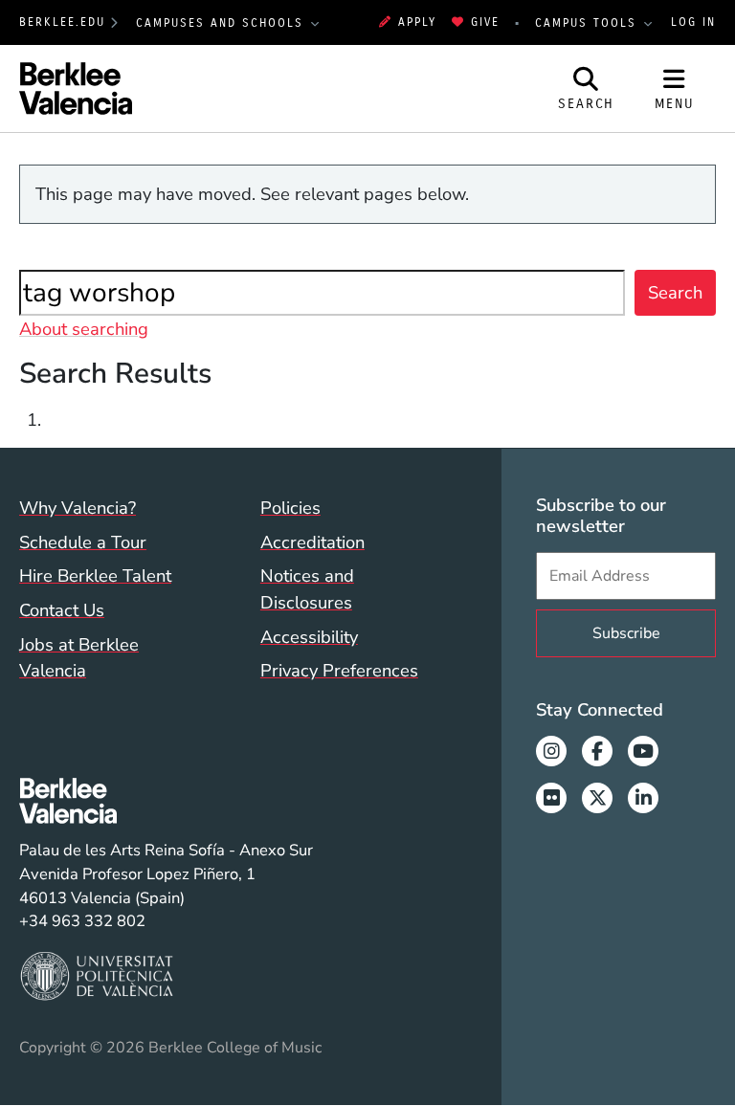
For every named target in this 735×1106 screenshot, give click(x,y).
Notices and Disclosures (307, 589)
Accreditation (312, 542)
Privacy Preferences (339, 670)
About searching (83, 329)
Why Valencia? (77, 508)
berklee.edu (62, 22)
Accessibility (309, 637)
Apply (417, 22)
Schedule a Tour (82, 542)
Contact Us (61, 610)
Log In (693, 22)
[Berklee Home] (166, 801)
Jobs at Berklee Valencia (79, 657)
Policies (290, 508)
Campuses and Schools (222, 23)
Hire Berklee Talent (95, 575)
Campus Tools (588, 23)
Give (485, 22)
